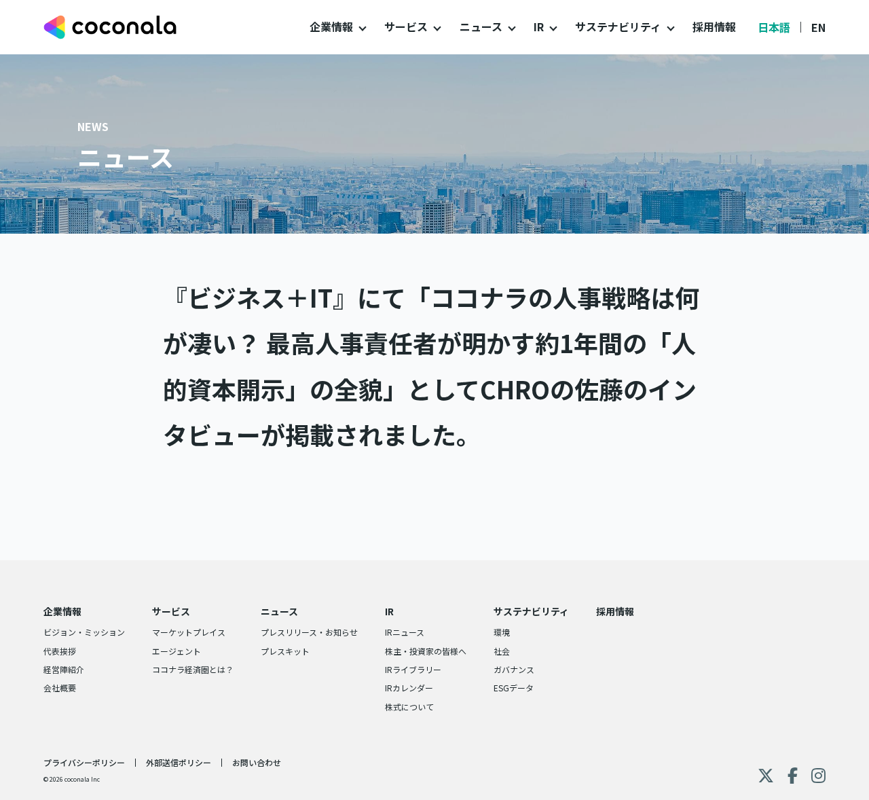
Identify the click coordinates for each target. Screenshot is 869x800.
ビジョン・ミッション (84, 632)
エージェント (176, 651)
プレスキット (285, 651)
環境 (502, 632)
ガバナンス (514, 669)
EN (818, 27)
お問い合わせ (256, 762)
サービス (406, 26)
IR (539, 26)
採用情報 (714, 26)
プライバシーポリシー (84, 762)
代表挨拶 (59, 651)
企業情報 (331, 26)
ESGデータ (514, 687)
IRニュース (404, 632)
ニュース (481, 26)
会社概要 (59, 687)
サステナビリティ (618, 26)
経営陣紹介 (63, 669)
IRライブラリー (413, 669)
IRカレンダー (409, 687)
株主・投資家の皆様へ (425, 651)
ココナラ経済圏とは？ (193, 669)
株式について (409, 706)
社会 (502, 651)
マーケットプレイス (188, 632)
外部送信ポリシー (178, 762)
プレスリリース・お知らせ (309, 632)
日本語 (774, 27)
